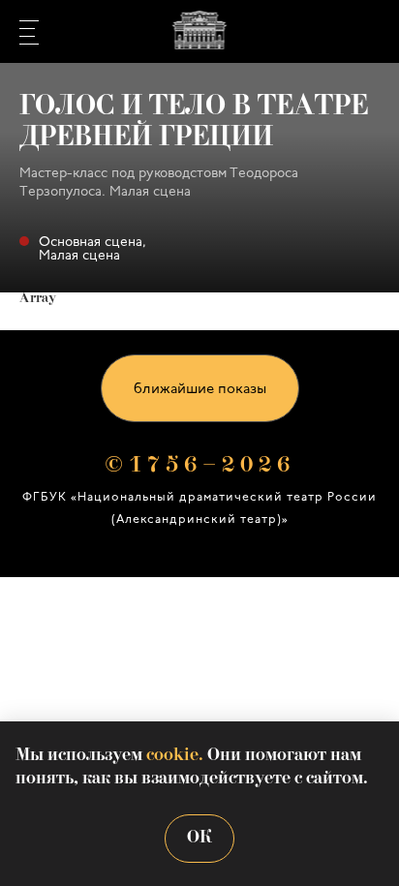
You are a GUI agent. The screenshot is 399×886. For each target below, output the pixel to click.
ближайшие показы (200, 389)
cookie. (174, 756)
